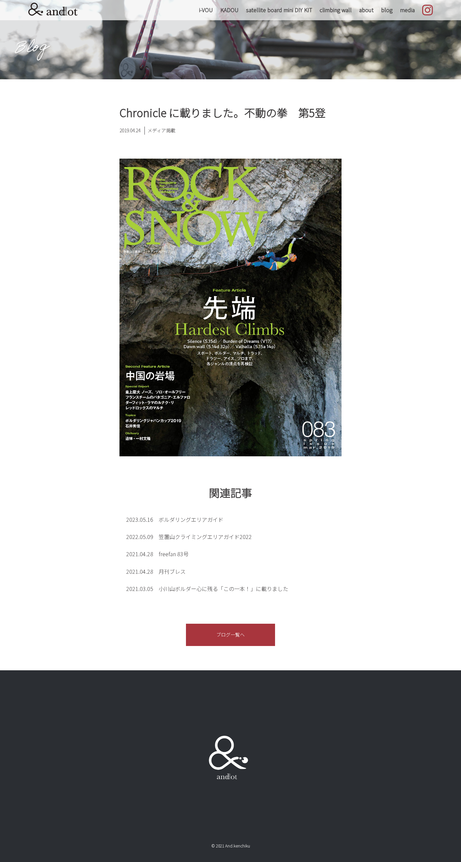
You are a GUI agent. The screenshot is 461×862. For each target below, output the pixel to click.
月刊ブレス (156, 571)
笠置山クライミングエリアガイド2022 (189, 537)
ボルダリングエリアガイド (174, 519)
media (407, 10)
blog (386, 10)
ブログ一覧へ (230, 634)
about (366, 10)
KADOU (229, 10)
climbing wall (336, 10)
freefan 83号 (157, 554)
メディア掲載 (161, 130)
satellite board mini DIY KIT (279, 10)
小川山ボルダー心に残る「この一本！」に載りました (207, 589)
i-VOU (206, 10)
